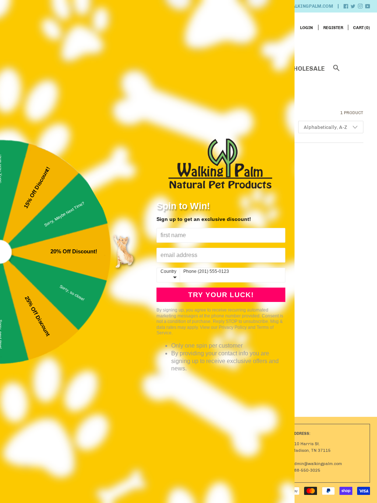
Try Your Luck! (221, 295)
